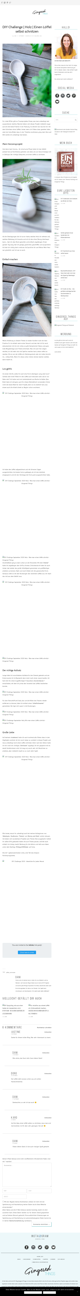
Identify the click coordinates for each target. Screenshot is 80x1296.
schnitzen (12, 972)
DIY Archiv (61, 1259)
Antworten (47, 1032)
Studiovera (14, 836)
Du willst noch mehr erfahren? (64, 79)
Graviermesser (38, 681)
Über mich (36, 1262)
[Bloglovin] (57, 104)
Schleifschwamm (38, 703)
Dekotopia (6, 836)
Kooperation (44, 1262)
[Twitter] (10, 3)
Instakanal (14, 737)
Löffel (7, 972)
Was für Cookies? (49, 1292)
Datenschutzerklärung (16, 1221)
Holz (41, 36)
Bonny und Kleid (33, 836)
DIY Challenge (35, 36)
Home (38, 1256)
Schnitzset (23, 745)
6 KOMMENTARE (12, 1027)
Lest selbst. (58, 352)
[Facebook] (2, 3)
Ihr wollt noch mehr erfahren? (40, 991)
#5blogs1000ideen (22, 847)
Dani (15, 36)
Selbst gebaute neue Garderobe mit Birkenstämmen (67, 235)
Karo (14, 1117)
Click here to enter (27, 952)
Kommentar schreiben (44, 1027)
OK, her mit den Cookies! (33, 1292)
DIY (31, 36)
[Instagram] (4, 3)
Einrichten (37, 1259)
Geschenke (27, 1259)
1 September (21, 36)
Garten (45, 1259)
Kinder (53, 1259)
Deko (19, 1259)
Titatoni (21, 836)
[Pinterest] (7, 3)
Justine (16, 1032)
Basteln (28, 36)
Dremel (45, 563)
